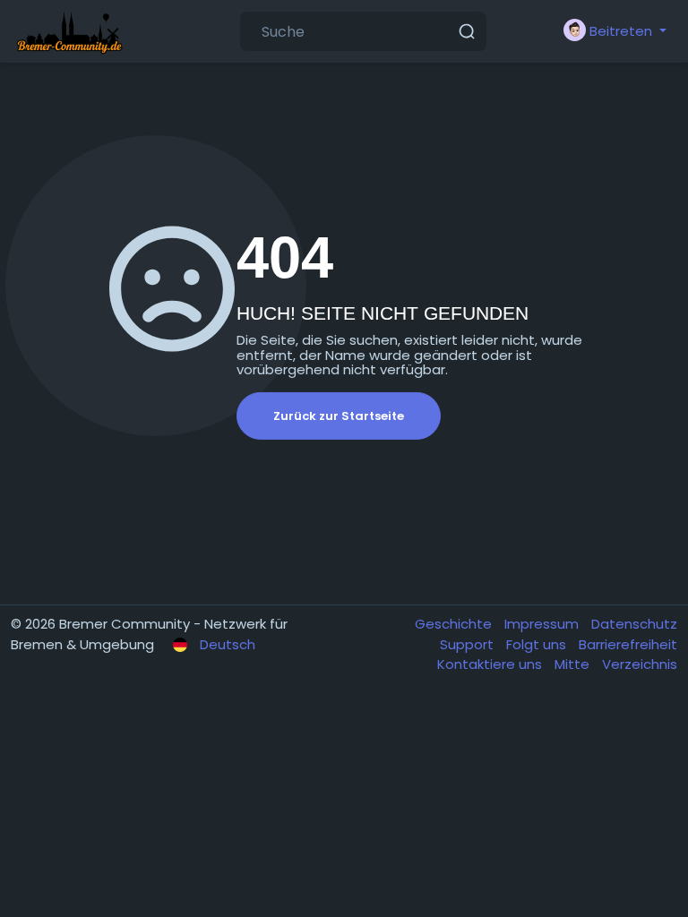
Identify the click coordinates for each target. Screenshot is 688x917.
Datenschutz (634, 623)
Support (468, 644)
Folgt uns (538, 644)
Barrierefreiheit (628, 644)
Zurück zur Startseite (338, 415)
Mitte (574, 664)
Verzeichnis (639, 664)
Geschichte (455, 623)
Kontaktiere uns (491, 664)
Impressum (543, 623)
